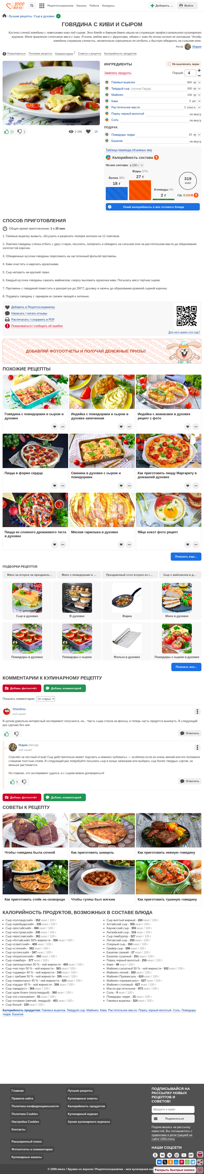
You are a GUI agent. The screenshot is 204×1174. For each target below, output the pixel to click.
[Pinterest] (181, 1162)
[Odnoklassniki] (170, 1162)
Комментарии (65, 53)
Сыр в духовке (27, 616)
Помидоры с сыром (77, 657)
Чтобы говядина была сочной (30, 852)
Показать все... (186, 666)
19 (96, 131)
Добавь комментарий (66, 688)
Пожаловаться (16, 53)
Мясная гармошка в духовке (94, 532)
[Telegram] (192, 1162)
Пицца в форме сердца (24, 473)
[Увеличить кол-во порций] (199, 70)
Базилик (117, 141)
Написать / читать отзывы (29, 313)
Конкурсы (108, 5)
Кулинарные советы (83, 1098)
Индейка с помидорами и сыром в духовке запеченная (99, 416)
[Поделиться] (200, 1162)
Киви (114, 101)
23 (12, 131)
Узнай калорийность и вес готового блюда (153, 206)
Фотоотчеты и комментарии (32, 1149)
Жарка (127, 616)
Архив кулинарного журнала (89, 1121)
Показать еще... (186, 556)
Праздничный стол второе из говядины (132, 574)
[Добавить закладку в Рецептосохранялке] (88, 131)
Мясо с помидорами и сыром (81, 574)
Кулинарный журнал (83, 1114)
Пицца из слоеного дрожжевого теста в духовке (35, 534)
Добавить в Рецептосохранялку (33, 307)
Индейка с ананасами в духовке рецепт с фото (164, 416)
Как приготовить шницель (92, 852)
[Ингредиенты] (200, 1154)
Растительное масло (125, 107)
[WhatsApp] (187, 1162)
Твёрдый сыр (120, 88)
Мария (196, 46)
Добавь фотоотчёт (23, 688)
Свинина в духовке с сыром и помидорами (96, 475)
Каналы (81, 5)
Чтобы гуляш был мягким (93, 899)
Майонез (117, 94)
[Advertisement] (51, 164)
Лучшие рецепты (80, 1090)
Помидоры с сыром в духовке (177, 657)
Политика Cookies (25, 1114)
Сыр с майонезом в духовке (182, 574)
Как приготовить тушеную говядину (167, 899)
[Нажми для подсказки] (156, 157)
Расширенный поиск (27, 1141)
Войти (188, 5)
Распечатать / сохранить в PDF (33, 319)
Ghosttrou (19, 709)
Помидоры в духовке (27, 657)
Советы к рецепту (89, 53)
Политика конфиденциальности (35, 1106)
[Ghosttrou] (7, 711)
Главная (18, 1090)
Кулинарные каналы (27, 1157)
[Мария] (13, 747)
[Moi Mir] (176, 1162)
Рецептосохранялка (60, 5)
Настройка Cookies (25, 1121)
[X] (165, 1162)
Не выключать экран (185, 64)
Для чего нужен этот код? (184, 332)
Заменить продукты (117, 73)
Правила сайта (22, 1098)
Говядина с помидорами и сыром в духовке (34, 416)
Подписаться (174, 1118)
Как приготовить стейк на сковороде (35, 899)
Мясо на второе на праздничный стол (31, 574)
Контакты (19, 1129)
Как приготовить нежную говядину (166, 852)
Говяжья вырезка (123, 82)
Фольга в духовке (127, 657)
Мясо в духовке (176, 616)
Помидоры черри (123, 134)
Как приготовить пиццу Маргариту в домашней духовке (167, 475)
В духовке (77, 616)
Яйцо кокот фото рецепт (158, 532)
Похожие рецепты (40, 53)
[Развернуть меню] (200, 1170)
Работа (94, 5)
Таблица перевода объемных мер (129, 150)
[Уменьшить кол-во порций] (199, 75)
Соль (115, 119)
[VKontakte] (159, 1162)
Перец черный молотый (127, 113)
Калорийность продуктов (120, 53)
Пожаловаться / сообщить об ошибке (37, 326)
